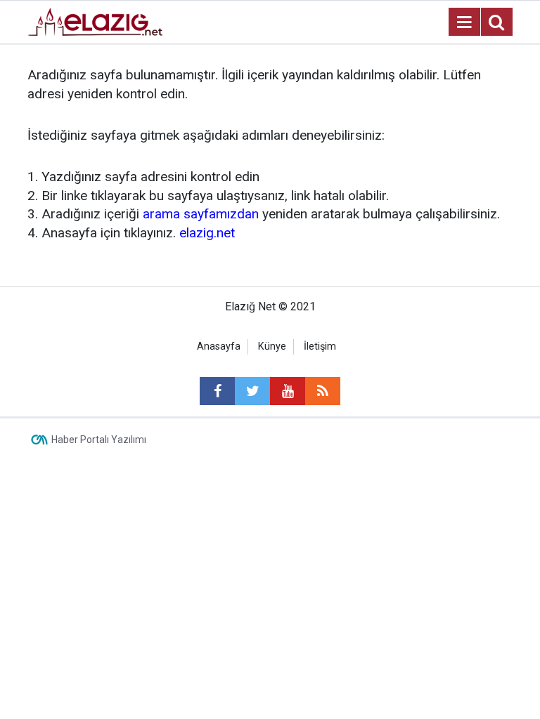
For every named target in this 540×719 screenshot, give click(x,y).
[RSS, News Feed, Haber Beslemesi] (322, 391)
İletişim (320, 346)
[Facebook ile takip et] (217, 391)
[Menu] (464, 22)
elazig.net (207, 233)
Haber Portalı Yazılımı (98, 439)
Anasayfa (218, 346)
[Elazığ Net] (94, 20)
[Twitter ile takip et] (252, 391)
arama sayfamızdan (201, 214)
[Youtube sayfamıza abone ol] (287, 391)
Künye (272, 346)
